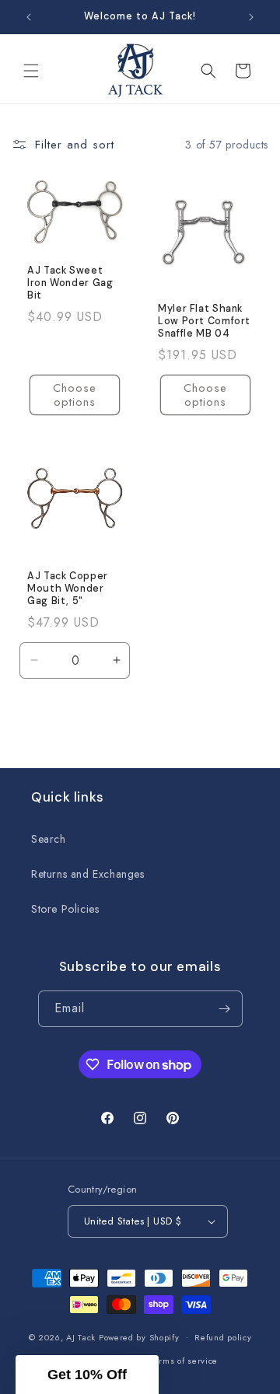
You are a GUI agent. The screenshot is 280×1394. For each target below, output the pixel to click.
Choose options (74, 395)
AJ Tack (82, 1336)
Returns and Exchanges (88, 874)
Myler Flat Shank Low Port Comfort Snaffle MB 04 (204, 321)
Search (48, 839)
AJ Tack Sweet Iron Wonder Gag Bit (70, 283)
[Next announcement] (251, 17)
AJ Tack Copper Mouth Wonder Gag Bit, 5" (67, 588)
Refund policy (222, 1337)
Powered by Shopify (139, 1336)
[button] (31, 71)
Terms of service (184, 1360)
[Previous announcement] (29, 17)
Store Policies (65, 909)
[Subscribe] (225, 1008)
